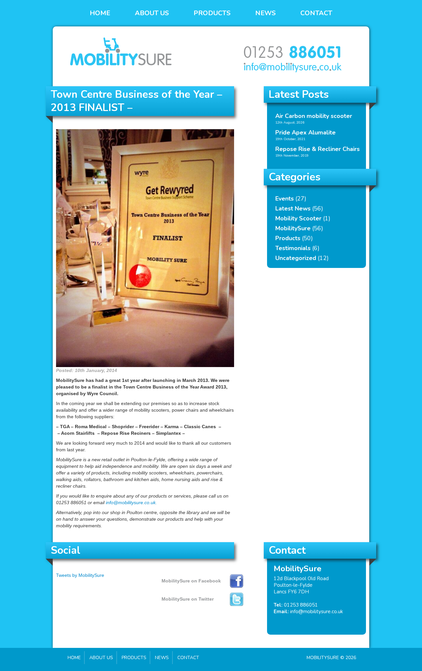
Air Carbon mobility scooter (313, 116)
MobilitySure (293, 228)
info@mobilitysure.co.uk (316, 611)
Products (212, 13)
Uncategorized (295, 258)
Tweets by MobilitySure (80, 575)
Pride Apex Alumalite (305, 132)
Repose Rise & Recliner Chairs (317, 149)
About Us (152, 13)
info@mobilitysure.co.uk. (131, 502)
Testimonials (293, 248)
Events (284, 199)
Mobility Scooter (298, 218)
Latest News (293, 208)
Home (100, 13)
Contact (316, 13)
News (265, 13)
